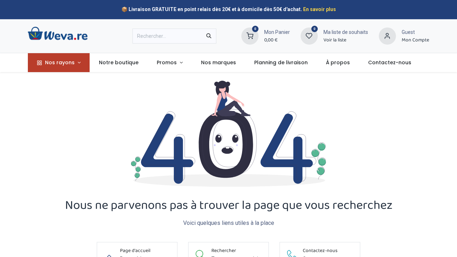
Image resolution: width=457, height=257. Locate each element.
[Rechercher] (209, 36)
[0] (249, 36)
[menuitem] (59, 62)
